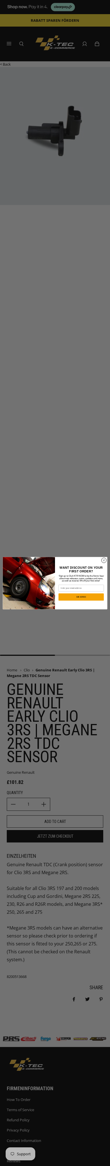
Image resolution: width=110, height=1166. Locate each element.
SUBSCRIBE (81, 597)
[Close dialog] (104, 560)
